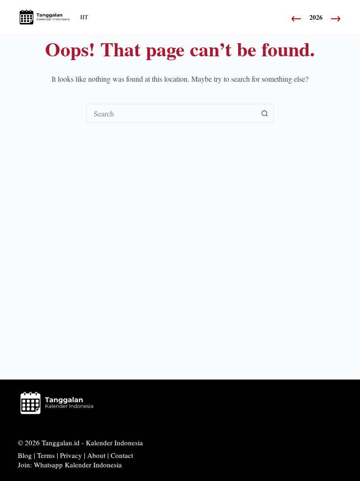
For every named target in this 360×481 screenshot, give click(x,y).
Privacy (71, 455)
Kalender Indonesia (114, 442)
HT (84, 17)
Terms (46, 455)
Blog (25, 455)
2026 (315, 17)
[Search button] (264, 113)
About (96, 455)
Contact (122, 455)
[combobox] (171, 113)
